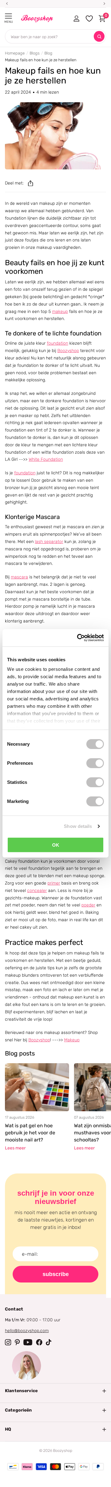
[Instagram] (8, 1342)
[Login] (76, 18)
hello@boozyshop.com (27, 1330)
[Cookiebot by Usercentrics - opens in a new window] (78, 638)
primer (53, 883)
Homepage (15, 53)
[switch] (95, 763)
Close (55, 1391)
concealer (37, 890)
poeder (88, 905)
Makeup (72, 1040)
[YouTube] (27, 1342)
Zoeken (99, 36)
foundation (57, 343)
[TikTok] (48, 1342)
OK (55, 844)
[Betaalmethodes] (13, 1466)
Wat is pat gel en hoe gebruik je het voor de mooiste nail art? (30, 1133)
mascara (19, 577)
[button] (30, 183)
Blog (48, 53)
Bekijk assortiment (8, 16)
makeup (60, 311)
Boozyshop (68, 350)
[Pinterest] (17, 1342)
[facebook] (39, 1342)
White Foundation (46, 459)
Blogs (34, 53)
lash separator (49, 541)
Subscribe (56, 1274)
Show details (78, 826)
